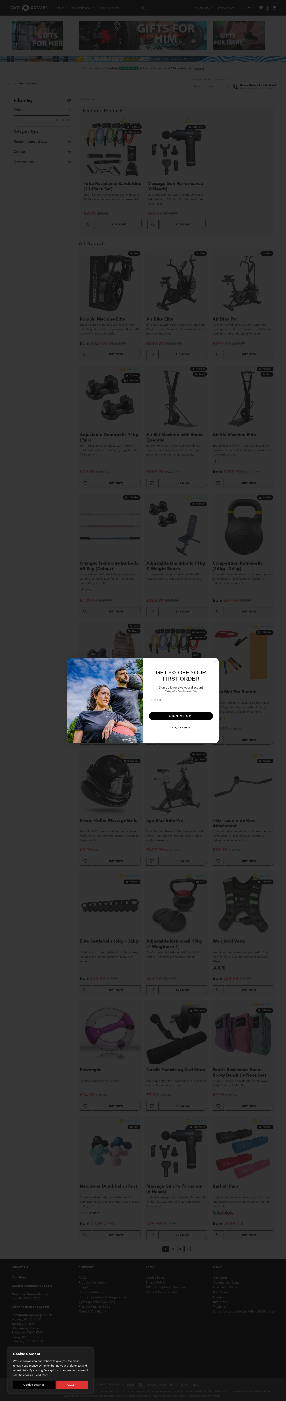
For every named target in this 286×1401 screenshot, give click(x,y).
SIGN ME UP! (181, 716)
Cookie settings (33, 1385)
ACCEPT (72, 1385)
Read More (41, 1375)
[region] (50, 1370)
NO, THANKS (181, 727)
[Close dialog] (214, 662)
